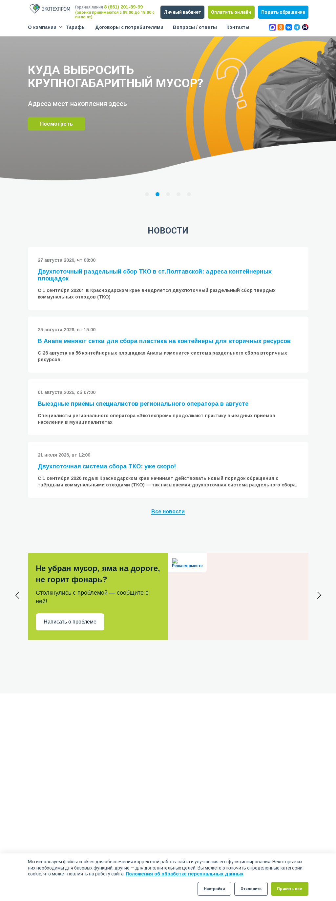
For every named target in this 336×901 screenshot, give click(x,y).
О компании (42, 27)
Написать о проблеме (70, 622)
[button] (147, 194)
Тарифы (76, 27)
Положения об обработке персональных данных (184, 873)
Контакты (237, 27)
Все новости (168, 511)
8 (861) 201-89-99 (123, 7)
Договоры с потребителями (129, 27)
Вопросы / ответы (195, 27)
